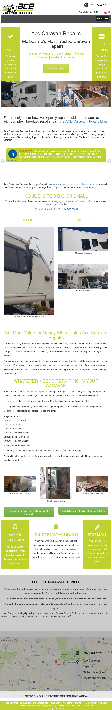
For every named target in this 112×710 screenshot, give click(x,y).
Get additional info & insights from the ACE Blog (83, 510)
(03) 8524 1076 (99, 5)
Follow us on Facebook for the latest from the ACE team (29, 512)
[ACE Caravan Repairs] (18, 8)
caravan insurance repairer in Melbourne (71, 184)
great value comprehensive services (38, 347)
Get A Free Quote (56, 68)
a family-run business (41, 365)
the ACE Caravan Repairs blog (83, 121)
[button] (102, 18)
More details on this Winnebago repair (56, 208)
